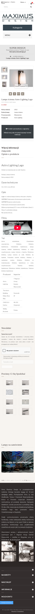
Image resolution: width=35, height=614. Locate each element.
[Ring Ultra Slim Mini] (9, 411)
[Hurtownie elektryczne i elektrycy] (8, 557)
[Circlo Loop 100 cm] (25, 392)
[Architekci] (8, 546)
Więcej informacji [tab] (10, 148)
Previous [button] (2, 90)
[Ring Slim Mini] (9, 401)
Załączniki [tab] (6, 151)
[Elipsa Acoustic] (25, 411)
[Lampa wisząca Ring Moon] (25, 401)
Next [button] (6, 90)
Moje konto (6, 597)
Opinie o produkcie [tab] (10, 154)
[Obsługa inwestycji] (26, 551)
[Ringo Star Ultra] (25, 382)
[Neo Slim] (9, 382)
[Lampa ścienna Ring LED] (9, 392)
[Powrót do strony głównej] (10, 56)
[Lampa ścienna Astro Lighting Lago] (4, 70)
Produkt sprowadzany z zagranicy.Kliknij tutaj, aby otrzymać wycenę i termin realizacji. (17, 131)
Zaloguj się (5, 2)
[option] (4, 70)
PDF (18, 94)
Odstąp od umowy (6, 602)
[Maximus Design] (17, 18)
